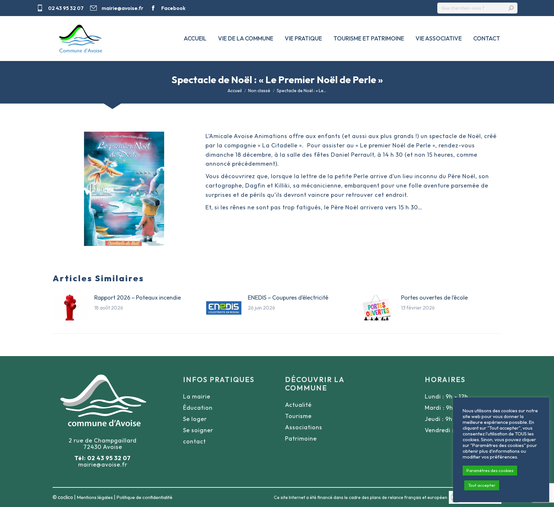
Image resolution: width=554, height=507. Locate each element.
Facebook (173, 8)
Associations (303, 427)
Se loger (195, 419)
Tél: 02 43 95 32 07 (102, 458)
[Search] (511, 8)
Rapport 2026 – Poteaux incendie (137, 297)
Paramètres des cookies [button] (489, 470)
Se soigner (198, 430)
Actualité (298, 404)
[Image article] (70, 307)
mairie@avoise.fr (122, 8)
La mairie (196, 396)
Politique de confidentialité (144, 497)
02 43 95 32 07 (66, 8)
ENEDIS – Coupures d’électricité (288, 297)
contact (194, 441)
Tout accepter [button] (481, 485)
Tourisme (298, 416)
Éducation (198, 407)
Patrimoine (301, 438)
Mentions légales (95, 497)
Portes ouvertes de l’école (434, 297)
